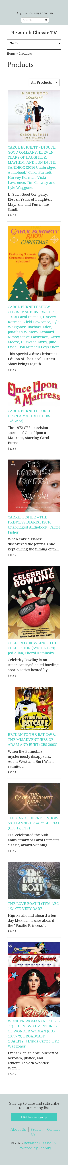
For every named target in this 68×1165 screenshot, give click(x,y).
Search (27, 20)
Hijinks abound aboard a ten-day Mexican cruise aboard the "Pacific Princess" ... (32, 920)
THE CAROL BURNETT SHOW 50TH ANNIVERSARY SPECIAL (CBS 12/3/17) (34, 823)
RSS (24, 4)
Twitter (37, 4)
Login (20, 13)
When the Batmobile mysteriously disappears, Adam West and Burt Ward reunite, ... (31, 759)
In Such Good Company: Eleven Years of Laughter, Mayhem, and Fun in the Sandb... (30, 202)
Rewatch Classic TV (34, 32)
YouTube (43, 4)
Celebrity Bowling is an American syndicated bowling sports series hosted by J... (33, 665)
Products (25, 53)
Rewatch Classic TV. (40, 1143)
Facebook (30, 4)
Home (11, 53)
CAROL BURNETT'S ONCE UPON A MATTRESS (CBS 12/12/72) (29, 416)
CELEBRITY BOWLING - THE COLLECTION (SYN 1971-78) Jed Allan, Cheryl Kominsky (32, 648)
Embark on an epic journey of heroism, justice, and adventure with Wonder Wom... (33, 1060)
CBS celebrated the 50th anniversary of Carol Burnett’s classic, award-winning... (33, 840)
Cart (41, 13)
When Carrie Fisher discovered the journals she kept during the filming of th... (33, 544)
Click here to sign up (34, 1117)
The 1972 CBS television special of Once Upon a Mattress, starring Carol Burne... (28, 435)
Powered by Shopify (34, 1148)
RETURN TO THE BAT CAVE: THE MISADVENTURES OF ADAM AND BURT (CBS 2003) (32, 739)
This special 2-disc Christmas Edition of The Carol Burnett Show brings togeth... (32, 359)
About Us (18, 1129)
